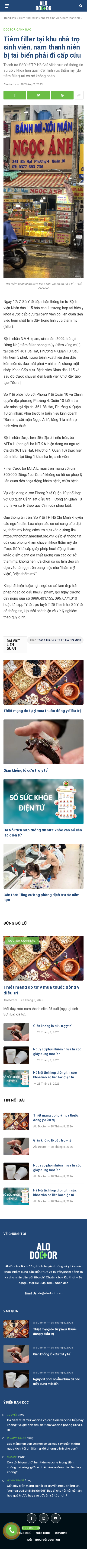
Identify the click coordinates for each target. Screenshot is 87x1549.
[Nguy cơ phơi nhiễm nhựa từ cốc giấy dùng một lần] (16, 1055)
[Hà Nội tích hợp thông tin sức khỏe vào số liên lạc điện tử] (43, 801)
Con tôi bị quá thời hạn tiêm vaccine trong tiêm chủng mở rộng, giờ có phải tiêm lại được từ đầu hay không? (44, 1467)
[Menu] (7, 6)
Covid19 (61, 1533)
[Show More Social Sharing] (79, 95)
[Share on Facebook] (14, 95)
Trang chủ (9, 17)
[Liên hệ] (12, 1530)
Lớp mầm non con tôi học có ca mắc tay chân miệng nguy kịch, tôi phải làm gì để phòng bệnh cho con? (43, 1446)
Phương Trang (16, 1438)
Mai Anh (12, 1456)
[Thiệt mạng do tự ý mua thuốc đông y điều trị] (43, 682)
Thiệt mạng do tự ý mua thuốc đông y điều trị (42, 711)
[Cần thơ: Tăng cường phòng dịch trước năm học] (43, 866)
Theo (55, 640)
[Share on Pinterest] (62, 95)
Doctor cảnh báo (17, 29)
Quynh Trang (15, 1480)
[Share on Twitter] (38, 95)
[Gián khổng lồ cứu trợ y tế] (43, 741)
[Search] (80, 6)
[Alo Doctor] (43, 6)
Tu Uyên (12, 1414)
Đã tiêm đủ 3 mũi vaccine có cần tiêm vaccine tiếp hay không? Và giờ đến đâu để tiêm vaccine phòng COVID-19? (45, 1425)
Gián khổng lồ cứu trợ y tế (25, 770)
